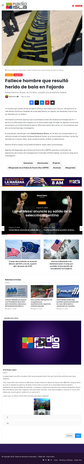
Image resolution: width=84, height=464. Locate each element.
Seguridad (22, 70)
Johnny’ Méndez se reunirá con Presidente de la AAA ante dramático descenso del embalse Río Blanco (15, 303)
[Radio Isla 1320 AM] (16, 5)
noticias (57, 168)
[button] (42, 406)
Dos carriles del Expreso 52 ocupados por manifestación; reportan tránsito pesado (41, 303)
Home (8, 70)
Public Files (78, 460)
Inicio (56, 460)
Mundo (42, 203)
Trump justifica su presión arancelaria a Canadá (42, 213)
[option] (42, 213)
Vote (78, 435)
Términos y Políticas (66, 460)
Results (69, 435)
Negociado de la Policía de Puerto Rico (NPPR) (29, 168)
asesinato (29, 163)
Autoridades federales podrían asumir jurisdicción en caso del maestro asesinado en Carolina (68, 303)
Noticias (15, 70)
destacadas (43, 163)
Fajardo (57, 163)
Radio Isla (12, 96)
